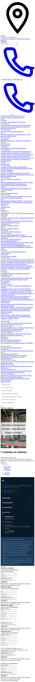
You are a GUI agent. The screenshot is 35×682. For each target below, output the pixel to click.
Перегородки (4, 221)
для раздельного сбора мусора (15, 127)
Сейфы (3, 301)
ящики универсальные (14, 157)
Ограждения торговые (24, 309)
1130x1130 (16, 225)
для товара (9, 261)
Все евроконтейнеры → (16, 347)
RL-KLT (22, 213)
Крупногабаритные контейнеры (10, 393)
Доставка (6, 468)
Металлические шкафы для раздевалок (12, 296)
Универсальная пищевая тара (9, 244)
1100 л (16, 323)
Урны (2, 324)
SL (6, 239)
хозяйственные (14, 265)
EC (1, 347)
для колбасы (14, 154)
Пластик (7, 144)
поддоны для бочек (6, 179)
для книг (23, 259)
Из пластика (21, 323)
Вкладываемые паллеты (19, 184)
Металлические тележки (8, 315)
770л (21, 122)
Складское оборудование (8, 402)
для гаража (4, 289)
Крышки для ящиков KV (22, 173)
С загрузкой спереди (17, 202)
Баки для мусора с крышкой (9, 131)
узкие (7, 252)
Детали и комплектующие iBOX (10, 235)
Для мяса (20, 327)
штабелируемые (11, 167)
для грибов (17, 151)
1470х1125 (16, 228)
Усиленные (24, 185)
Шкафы (3, 366)
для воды (3, 259)
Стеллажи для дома (19, 267)
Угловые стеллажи (22, 279)
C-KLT (17, 213)
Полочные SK (5, 218)
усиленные (13, 256)
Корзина (9, 380)
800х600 (23, 148)
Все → (20, 330)
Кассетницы (9, 298)
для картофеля (25, 151)
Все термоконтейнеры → (13, 357)
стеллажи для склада (13, 289)
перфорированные (22, 167)
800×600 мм (11, 334)
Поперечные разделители (12, 222)
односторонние (11, 278)
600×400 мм (4, 334)
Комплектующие (5, 140)
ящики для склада (26, 157)
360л (11, 122)
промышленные (9, 264)
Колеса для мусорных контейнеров (21, 140)
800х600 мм (20, 188)
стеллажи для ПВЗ (24, 265)
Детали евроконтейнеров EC (9, 241)
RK (4, 340)
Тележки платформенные (22, 315)
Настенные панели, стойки (16, 221)
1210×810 (10, 190)
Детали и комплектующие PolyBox (13, 235)
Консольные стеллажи (7, 306)
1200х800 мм (4, 188)
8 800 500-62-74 (9, 516)
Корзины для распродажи (8, 310)
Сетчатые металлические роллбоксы (11, 198)
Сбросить (10, 408)
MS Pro (7, 363)
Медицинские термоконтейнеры (16, 245)
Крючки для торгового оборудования (17, 308)
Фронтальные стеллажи (14, 304)
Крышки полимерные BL (26, 174)
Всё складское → (20, 372)
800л (24, 122)
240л (8, 122)
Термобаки (4, 245)
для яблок (16, 153)
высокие (3, 252)
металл (3, 193)
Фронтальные (18, 371)
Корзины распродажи (20, 375)
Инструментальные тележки (22, 316)
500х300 (8, 148)
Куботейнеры (14, 351)
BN (2, 239)
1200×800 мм (19, 334)
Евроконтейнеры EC (15, 239)
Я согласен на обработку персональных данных (16, 583)
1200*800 (3, 225)
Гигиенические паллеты (8, 185)
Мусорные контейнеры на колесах (11, 134)
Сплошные (20, 329)
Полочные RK (13, 218)
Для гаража (16, 361)
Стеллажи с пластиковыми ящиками (11, 293)
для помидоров (23, 153)
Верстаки (8, 301)
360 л (9, 323)
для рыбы (15, 159)
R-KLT (13, 213)
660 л (12, 323)
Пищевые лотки (5, 351)
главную (11, 460)
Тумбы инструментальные (20, 298)
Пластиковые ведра (15, 242)
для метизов (4, 156)
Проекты (21, 39)
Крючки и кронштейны (7, 377)
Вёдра (23, 351)
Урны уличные (5, 145)
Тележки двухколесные (7, 316)
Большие (3, 210)
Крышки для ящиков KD (8, 173)
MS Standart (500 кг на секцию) (15, 289)
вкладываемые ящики (16, 168)
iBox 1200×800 (5, 343)
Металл (3, 144)
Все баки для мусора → (16, 324)
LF (6, 340)
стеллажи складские (6, 361)
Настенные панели (12, 340)
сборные (18, 278)
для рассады (9, 259)
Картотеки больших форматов (25, 299)
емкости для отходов (21, 127)
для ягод (30, 154)
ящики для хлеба (23, 154)
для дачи (14, 125)
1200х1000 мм (12, 188)
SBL (21, 289)
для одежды (17, 259)
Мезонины (4, 304)
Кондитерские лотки (27, 242)
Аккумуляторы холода (15, 357)
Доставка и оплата (13, 39)
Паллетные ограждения (22, 310)
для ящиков (28, 262)
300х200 (3, 148)
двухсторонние (25, 278)
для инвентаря (10, 262)
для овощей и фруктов (7, 151)
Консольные (4, 372)
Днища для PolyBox (21, 236)
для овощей (16, 261)
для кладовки (19, 269)
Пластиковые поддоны (7, 387)
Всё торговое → (19, 377)
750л (18, 122)
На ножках (10, 231)
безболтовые (13, 279)
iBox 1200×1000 (14, 343)
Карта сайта (29, 541)
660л (15, 122)
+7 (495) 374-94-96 (12, 318)
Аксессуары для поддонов (8, 196)
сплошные (4, 167)
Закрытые (20, 131)
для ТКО (28, 125)
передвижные (5, 139)
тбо (25, 125)
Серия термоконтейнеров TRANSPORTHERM (15, 246)
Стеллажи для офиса (23, 290)
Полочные (10, 371)
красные (3, 164)
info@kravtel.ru (8, 522)
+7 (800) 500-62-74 (17, 79)
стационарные (5, 282)
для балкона (11, 269)
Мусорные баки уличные (8, 127)
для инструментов (19, 262)
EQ (8, 239)
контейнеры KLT (6, 213)
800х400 (18, 148)
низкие (12, 252)
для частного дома (6, 125)
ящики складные (27, 168)
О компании (4, 39)
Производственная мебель (8, 299)
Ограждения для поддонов (24, 196)
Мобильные (11, 372)
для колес (22, 261)
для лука (8, 154)
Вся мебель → (5, 368)
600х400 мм (27, 188)
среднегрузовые (5, 256)
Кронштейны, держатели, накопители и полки (14, 307)
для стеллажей (23, 159)
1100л (2, 122)
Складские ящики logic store (26, 218)
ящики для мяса (12, 156)
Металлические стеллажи (8, 399)
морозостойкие (5, 168)
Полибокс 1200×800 (25, 343)
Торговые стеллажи (6, 312)
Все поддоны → (18, 335)
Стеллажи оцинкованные (15, 273)
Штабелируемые (5, 202)
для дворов (20, 125)
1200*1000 (9, 225)
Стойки (29, 375)
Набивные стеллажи (27, 304)
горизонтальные (5, 253)
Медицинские (5, 357)
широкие (16, 252)
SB (27, 289)
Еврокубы (21, 244)
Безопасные (4, 182)
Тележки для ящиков (7, 170)
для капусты (9, 153)
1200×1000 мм (27, 334)
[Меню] (18, 318)
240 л (5, 323)
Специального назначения (15, 182)
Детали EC (6, 347)
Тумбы (23, 366)
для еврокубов (16, 179)
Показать (3, 408)
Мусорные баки (6, 384)
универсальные (5, 265)
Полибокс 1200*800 (6, 228)
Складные (30, 201)
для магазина (9, 267)
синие (7, 164)
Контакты (3, 40)
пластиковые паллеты (11, 193)
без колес (23, 134)
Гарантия (6, 472)
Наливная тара (5, 242)
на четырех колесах (11, 136)
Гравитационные (27, 371)
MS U (24, 289)
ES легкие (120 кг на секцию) (23, 292)
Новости (27, 39)
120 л (2, 323)
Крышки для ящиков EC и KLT (10, 174)
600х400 (13, 148)
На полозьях (17, 231)
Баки (20, 351)
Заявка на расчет (5, 381)
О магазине (7, 470)
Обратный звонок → (9, 491)
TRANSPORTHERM (7, 355)
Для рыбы (26, 327)
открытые (3, 278)
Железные (3, 335)
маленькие (22, 252)
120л (5, 122)
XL (4, 239)
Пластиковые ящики (7, 390)
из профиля (4, 273)
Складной (3, 231)
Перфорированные (6, 330)
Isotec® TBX (16, 355)
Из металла (29, 323)
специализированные (20, 264)
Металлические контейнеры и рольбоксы (12, 396)
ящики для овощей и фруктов (9, 327)
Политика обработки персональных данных (13, 541)
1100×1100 (4, 190)
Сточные (17, 185)
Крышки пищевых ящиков (8, 176)
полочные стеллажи (6, 285)
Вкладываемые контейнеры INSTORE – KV (13, 201)
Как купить (7, 466)
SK (1, 340)
